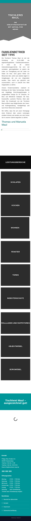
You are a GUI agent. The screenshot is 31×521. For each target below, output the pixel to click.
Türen (15, 275)
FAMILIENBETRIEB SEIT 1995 (13, 53)
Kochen (16, 205)
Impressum (7, 507)
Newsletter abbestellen (11, 499)
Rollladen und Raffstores (15, 323)
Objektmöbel (15, 346)
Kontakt (6, 503)
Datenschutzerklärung (10, 510)
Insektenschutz (15, 298)
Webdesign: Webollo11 (16, 517)
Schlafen (16, 182)
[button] (1, 23)
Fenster (15, 252)
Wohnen (15, 228)
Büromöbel (15, 369)
